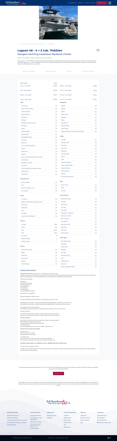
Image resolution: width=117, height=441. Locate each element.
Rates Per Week (29, 71)
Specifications (50, 71)
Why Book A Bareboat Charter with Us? (17, 420)
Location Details (88, 71)
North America (67, 422)
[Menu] (109, 3)
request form (37, 63)
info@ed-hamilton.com (105, 422)
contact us (67, 384)
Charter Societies (85, 420)
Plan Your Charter (85, 417)
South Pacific (67, 420)
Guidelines (50, 417)
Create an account (45, 367)
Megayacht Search (51, 415)
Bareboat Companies (12, 417)
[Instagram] (110, 438)
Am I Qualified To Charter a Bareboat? (17, 422)
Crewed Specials (34, 428)
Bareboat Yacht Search (13, 415)
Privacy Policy (51, 437)
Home (19, 44)
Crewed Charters (35, 412)
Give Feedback (101, 417)
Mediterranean (67, 417)
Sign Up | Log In (90, 2)
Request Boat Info (102, 415)
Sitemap (66, 437)
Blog (82, 422)
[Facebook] (108, 438)
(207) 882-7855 (72, 2)
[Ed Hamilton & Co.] (17, 3)
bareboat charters (45, 62)
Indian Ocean (67, 427)
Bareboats (24, 44)
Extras (69, 71)
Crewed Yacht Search (35, 415)
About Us (83, 412)
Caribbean (66, 415)
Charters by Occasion (35, 421)
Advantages (83, 415)
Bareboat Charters (12, 412)
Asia (65, 424)
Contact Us (81, 2)
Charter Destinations (70, 412)
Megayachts (50, 412)
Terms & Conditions (59, 437)
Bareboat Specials (11, 424)
